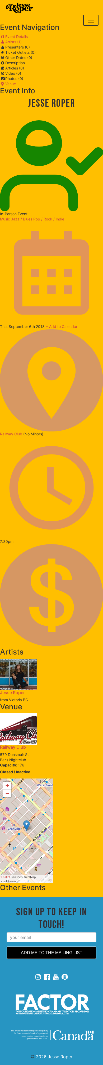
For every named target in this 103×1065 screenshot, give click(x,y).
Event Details (16, 36)
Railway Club (11, 434)
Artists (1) (13, 42)
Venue (10, 84)
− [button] (7, 793)
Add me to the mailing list (51, 952)
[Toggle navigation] (91, 20)
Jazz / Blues (21, 219)
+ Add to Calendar (61, 326)
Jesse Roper (12, 692)
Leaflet (5, 877)
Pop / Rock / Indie (48, 219)
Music (5, 219)
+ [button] (7, 785)
